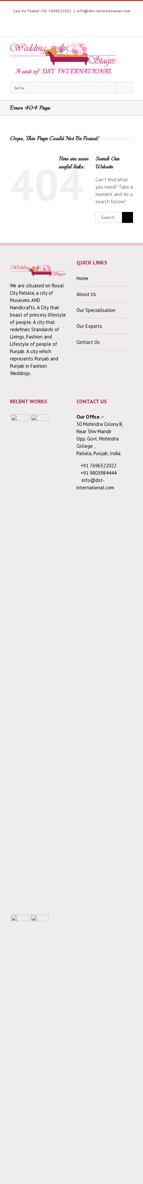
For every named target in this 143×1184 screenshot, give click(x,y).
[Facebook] (27, 21)
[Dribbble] (99, 21)
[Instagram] (58, 21)
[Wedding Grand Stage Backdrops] (40, 663)
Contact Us (88, 342)
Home (82, 278)
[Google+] (89, 21)
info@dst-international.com (103, 10)
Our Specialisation (95, 310)
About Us (86, 294)
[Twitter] (37, 21)
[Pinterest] (68, 21)
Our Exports (89, 326)
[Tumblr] (78, 21)
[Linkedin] (109, 21)
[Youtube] (48, 21)
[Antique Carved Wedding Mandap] (20, 663)
